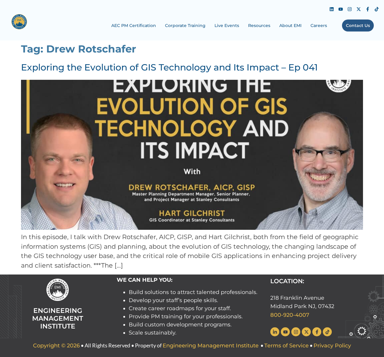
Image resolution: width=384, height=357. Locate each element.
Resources (259, 25)
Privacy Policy (332, 345)
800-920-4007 (289, 315)
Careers (318, 25)
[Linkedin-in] (274, 331)
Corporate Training (185, 25)
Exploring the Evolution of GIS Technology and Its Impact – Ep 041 (169, 67)
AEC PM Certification (133, 25)
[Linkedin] (331, 9)
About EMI (290, 25)
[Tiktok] (376, 9)
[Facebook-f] (367, 9)
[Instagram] (349, 9)
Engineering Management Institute (211, 345)
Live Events (226, 25)
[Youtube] (340, 9)
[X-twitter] (358, 9)
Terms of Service (286, 345)
